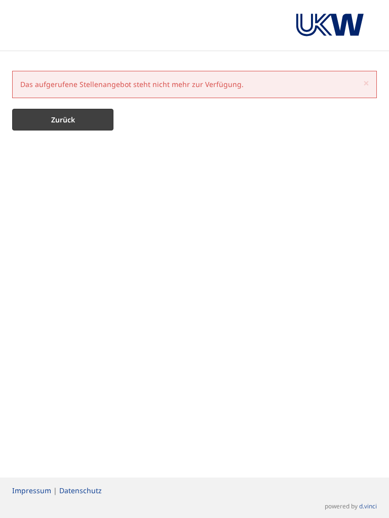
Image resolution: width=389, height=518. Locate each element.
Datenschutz (80, 490)
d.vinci (368, 506)
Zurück (63, 119)
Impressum (31, 490)
